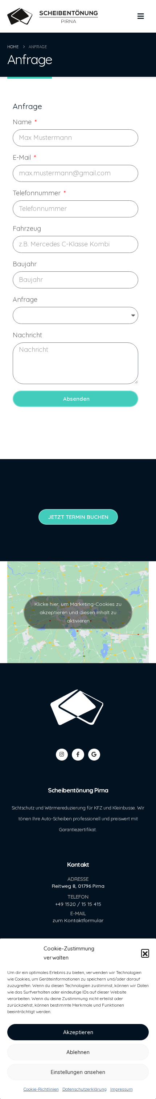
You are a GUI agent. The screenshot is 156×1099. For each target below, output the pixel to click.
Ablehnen (78, 1052)
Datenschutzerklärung (84, 1089)
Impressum (121, 1089)
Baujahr (25, 264)
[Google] (94, 755)
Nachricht (27, 335)
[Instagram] (62, 755)
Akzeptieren (78, 1032)
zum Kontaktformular (78, 920)
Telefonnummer (37, 193)
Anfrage (25, 299)
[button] (145, 953)
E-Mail (23, 157)
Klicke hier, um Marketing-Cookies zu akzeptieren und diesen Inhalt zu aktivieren (78, 612)
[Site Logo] (52, 16)
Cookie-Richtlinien (41, 1089)
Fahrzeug (27, 228)
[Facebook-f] (78, 755)
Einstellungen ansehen (78, 1072)
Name (23, 122)
